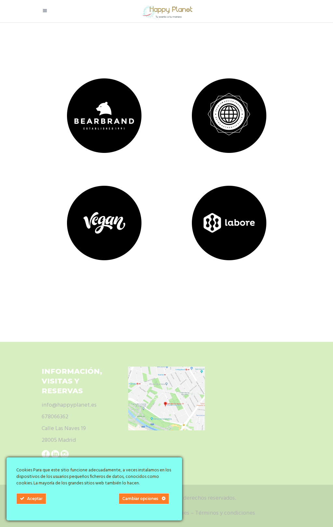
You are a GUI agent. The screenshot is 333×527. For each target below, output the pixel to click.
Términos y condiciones (225, 513)
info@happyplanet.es (69, 405)
